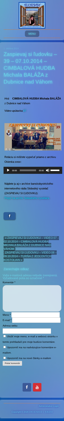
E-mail (7, 320)
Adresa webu (10, 325)
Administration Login (49, 406)
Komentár (9, 282)
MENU (32, 33)
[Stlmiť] (47, 170)
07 (24, 110)
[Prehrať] (8, 170)
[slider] (55, 170)
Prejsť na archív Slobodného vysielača (26, 197)
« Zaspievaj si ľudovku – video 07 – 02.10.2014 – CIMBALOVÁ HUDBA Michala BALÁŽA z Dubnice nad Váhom (31, 243)
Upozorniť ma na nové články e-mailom (29, 358)
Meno (7, 314)
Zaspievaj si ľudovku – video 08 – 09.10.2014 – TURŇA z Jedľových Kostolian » (30, 256)
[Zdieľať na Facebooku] (9, 216)
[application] (33, 170)
